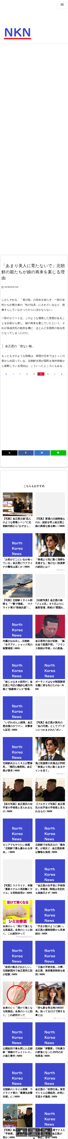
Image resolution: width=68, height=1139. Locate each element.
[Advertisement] (34, 80)
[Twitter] (9, 453)
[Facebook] (26, 453)
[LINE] (58, 453)
